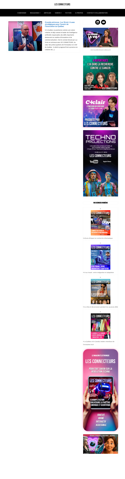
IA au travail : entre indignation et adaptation (99, 272)
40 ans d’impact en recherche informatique (98, 238)
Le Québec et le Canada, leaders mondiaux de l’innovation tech (98, 343)
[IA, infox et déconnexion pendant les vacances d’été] (100, 290)
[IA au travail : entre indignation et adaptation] (100, 256)
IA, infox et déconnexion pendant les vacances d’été (101, 307)
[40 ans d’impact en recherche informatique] (100, 221)
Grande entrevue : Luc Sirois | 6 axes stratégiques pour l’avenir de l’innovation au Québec (60, 24)
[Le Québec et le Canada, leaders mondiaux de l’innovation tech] (100, 324)
